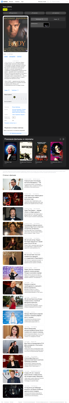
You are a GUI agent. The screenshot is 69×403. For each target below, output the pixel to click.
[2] (7, 99)
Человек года (8, 162)
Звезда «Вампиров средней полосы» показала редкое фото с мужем (33, 315)
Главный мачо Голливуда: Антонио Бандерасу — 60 (32, 181)
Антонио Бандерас (16, 109)
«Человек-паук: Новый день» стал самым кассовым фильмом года (33, 197)
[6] (16, 99)
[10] (25, 99)
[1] (5, 99)
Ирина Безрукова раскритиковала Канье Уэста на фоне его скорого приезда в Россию (34, 330)
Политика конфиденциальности (42, 402)
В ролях (6, 109)
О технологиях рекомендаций (29, 402)
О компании (6, 402)
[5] (14, 99)
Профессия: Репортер (26, 162)
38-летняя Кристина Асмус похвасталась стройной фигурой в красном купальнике (33, 300)
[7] (19, 99)
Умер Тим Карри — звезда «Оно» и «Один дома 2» (32, 211)
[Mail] (2, 1)
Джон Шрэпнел (20, 110)
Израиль (22, 114)
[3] (10, 99)
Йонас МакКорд (16, 107)
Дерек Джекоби (16, 112)
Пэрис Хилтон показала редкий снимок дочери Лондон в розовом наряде (33, 271)
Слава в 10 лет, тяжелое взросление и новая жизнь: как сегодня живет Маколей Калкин (33, 374)
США (13, 114)
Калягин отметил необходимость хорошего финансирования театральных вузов (32, 286)
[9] (23, 99)
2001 (5, 54)
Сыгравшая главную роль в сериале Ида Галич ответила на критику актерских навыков (33, 227)
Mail (2, 402)
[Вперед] (63, 139)
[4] (12, 99)
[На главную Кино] (5, 1)
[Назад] (60, 139)
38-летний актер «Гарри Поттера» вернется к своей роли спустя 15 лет (33, 241)
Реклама (11, 402)
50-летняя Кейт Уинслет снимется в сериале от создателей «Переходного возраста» (33, 256)
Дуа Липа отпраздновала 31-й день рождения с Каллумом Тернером (34, 345)
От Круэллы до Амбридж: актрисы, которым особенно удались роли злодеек (33, 389)
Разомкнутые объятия (56, 162)
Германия (17, 114)
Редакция (20, 402)
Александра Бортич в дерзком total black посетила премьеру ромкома (33, 359)
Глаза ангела (38, 162)
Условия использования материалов (56, 402)
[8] (21, 99)
